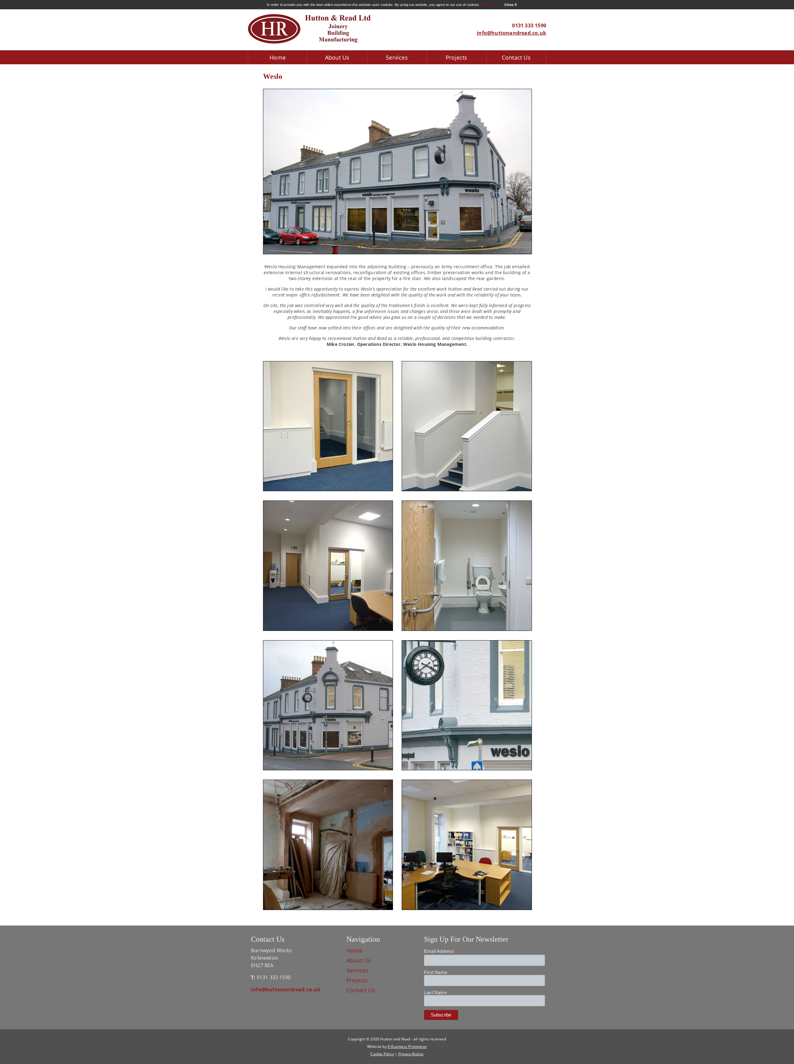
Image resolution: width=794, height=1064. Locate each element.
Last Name (435, 992)
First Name (435, 972)
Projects (456, 57)
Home (278, 57)
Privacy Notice (411, 1054)
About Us (337, 57)
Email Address (441, 951)
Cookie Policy (382, 1054)
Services (397, 57)
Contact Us (516, 57)
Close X (510, 5)
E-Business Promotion (407, 1046)
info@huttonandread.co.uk (511, 32)
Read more (489, 5)
